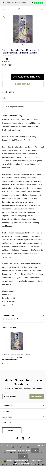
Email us (11, 430)
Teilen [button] (5, 98)
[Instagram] (23, 438)
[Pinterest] (29, 438)
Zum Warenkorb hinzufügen (27, 77)
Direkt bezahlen (23, 84)
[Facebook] (17, 438)
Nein (23, 456)
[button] (3, 9)
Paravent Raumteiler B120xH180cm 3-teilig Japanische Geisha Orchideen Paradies (16, 357)
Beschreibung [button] (8, 92)
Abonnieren (36, 397)
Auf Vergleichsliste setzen (15, 107)
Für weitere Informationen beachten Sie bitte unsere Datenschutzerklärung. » (24, 462)
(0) (13, 55)
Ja (35, 450)
